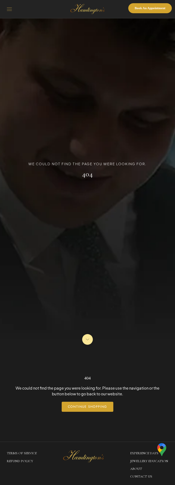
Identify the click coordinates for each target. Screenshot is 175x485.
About (136, 469)
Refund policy (20, 461)
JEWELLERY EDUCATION (149, 461)
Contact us (141, 476)
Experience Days (144, 453)
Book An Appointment (150, 8)
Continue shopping (87, 406)
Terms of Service (22, 453)
